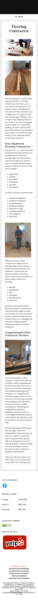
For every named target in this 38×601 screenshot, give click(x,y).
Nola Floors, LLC (19, 6)
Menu (20, 17)
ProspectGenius (16, 592)
